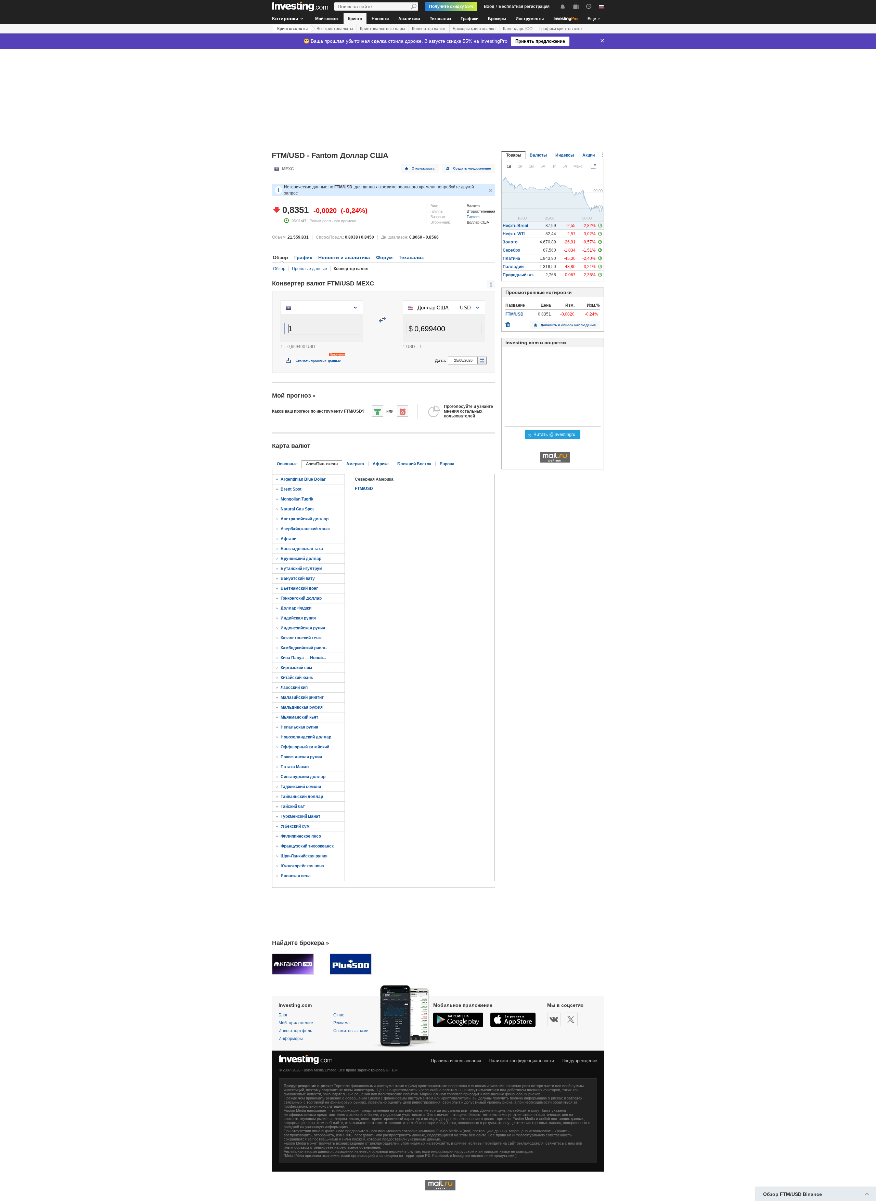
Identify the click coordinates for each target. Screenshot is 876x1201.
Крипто (355, 18)
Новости (380, 18)
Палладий (513, 266)
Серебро (511, 250)
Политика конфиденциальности (521, 1060)
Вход (489, 6)
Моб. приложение (296, 1022)
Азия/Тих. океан (322, 464)
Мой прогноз (291, 395)
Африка (381, 464)
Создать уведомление (472, 168)
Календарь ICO (517, 28)
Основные (287, 464)
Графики (469, 18)
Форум (384, 257)
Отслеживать (423, 168)
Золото (510, 242)
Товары (513, 155)
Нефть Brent (515, 225)
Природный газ (518, 274)
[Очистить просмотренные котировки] (507, 323)
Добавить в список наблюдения (568, 325)
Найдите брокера (298, 942)
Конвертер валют (429, 28)
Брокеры (497, 18)
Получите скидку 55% (451, 6)
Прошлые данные (309, 268)
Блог (283, 1015)
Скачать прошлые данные (318, 361)
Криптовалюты (292, 28)
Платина (511, 258)
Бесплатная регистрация (524, 6)
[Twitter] (571, 1019)
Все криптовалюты (335, 28)
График (303, 257)
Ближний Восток (414, 464)
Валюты (538, 155)
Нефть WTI (514, 233)
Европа (447, 464)
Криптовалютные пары (382, 28)
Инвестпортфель (295, 1030)
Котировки (285, 18)
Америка (355, 464)
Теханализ (440, 18)
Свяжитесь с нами (351, 1030)
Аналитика (409, 18)
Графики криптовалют (560, 28)
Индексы (564, 155)
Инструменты (530, 18)
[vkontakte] (554, 1019)
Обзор (279, 268)
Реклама (341, 1022)
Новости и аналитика (344, 257)
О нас (338, 1015)
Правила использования (456, 1060)
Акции (588, 155)
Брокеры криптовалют (474, 28)
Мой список (326, 18)
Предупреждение (579, 1060)
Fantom (473, 217)
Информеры (291, 1038)
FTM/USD (364, 488)
